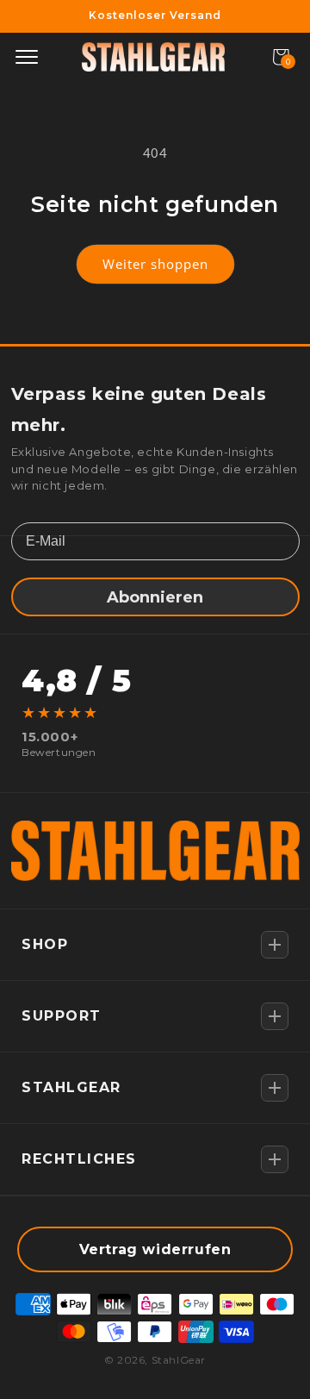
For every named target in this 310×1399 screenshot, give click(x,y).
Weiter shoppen (155, 263)
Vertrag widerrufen (155, 1249)
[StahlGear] (153, 57)
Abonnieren (155, 597)
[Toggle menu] (26, 57)
